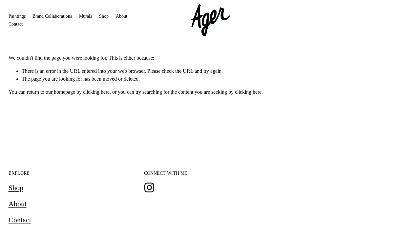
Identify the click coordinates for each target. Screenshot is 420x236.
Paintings (17, 16)
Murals (85, 16)
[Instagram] (149, 187)
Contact (16, 24)
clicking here (96, 92)
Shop (104, 16)
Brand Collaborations (52, 16)
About (121, 16)
